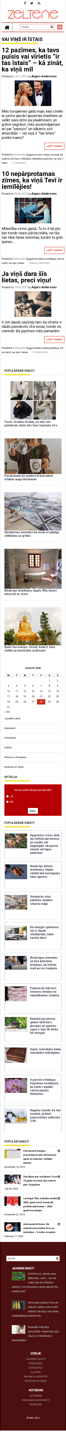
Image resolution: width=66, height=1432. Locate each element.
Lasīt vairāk (54, 146)
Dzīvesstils (19, 154)
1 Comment (19, 162)
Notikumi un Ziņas (13, 767)
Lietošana (36, 1395)
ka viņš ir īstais (42, 154)
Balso (33, 810)
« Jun (7, 711)
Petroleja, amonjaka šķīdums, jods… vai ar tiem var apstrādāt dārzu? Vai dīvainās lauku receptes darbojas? (35, 1282)
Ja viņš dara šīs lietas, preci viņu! (26, 277)
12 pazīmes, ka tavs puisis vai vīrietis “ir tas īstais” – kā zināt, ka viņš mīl (32, 59)
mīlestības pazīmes (42, 158)
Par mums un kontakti (35, 1400)
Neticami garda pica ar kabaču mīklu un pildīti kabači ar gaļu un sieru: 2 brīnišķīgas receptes (35, 1309)
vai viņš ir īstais (16, 263)
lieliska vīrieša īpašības (46, 348)
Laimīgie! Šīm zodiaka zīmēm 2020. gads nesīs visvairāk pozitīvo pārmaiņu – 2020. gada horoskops (40, 1204)
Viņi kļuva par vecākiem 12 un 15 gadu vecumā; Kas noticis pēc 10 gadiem (40, 1180)
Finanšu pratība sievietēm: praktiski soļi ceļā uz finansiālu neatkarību (35, 1334)
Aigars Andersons (44, 76)
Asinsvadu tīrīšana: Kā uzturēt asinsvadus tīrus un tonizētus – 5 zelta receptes (39, 1228)
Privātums (35, 1404)
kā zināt (55, 154)
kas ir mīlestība (23, 158)
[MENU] (60, 27)
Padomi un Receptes (15, 757)
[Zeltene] (7, 27)
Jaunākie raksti (12, 718)
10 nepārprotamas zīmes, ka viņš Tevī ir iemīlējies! (32, 180)
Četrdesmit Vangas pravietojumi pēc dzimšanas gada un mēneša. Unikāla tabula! (39, 1156)
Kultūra (8, 747)
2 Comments (39, 352)
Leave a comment (39, 263)
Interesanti (9, 728)
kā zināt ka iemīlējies (45, 258)
